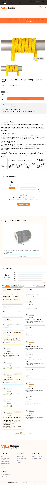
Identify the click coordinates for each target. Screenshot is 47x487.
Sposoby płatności (21, 458)
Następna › (30, 433)
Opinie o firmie (19, 2)
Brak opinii (12, 85)
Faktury (18, 462)
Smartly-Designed (34, 482)
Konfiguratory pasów (13, 2)
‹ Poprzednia (17, 433)
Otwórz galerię (39, 58)
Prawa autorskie (5, 476)
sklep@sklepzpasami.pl (41, 1)
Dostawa (19, 460)
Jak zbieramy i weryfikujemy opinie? (39, 191)
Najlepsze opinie (14, 285)
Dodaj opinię (17, 85)
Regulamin (4, 466)
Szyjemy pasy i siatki (5, 2)
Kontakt (3, 468)
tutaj (21, 138)
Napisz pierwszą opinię (23, 204)
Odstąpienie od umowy (38, 456)
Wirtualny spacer (5, 463)
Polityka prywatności (6, 474)
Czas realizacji (20, 456)
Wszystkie (7, 285)
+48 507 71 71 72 (31, 1)
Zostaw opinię (12, 188)
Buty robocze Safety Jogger (6, 459)
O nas (2, 456)
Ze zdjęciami (21, 285)
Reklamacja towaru (37, 458)
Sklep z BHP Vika (5, 461)
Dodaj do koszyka (25, 98)
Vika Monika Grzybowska (16, 482)
